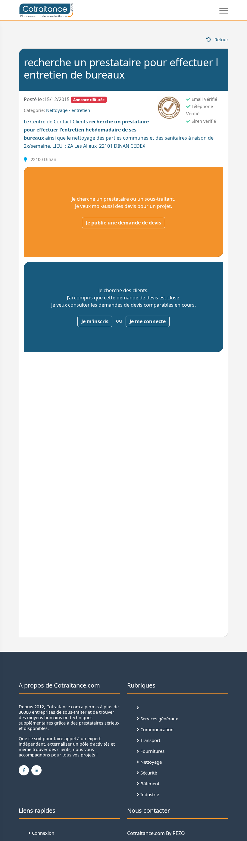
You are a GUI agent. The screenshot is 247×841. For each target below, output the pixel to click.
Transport (149, 740)
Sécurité (148, 773)
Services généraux (158, 719)
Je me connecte (148, 321)
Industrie (149, 794)
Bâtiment (149, 784)
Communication (156, 729)
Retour (220, 39)
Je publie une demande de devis (123, 222)
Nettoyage (150, 762)
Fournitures (151, 751)
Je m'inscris (94, 321)
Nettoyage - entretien (68, 110)
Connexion (42, 833)
